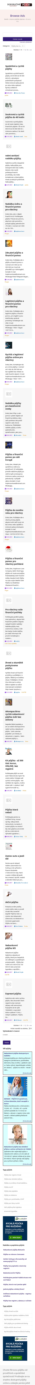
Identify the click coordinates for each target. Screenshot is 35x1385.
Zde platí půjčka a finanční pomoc (14, 254)
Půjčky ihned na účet (11, 1311)
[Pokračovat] (27, 1073)
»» (31, 50)
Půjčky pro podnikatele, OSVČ (14, 1199)
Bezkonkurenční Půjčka (11, 1273)
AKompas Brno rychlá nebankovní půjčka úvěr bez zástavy (14, 715)
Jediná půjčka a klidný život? (13, 1289)
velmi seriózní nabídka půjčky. (13, 157)
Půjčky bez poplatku (11, 1191)
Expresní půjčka (13, 993)
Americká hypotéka (10, 1211)
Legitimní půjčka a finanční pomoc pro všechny (14, 304)
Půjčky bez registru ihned (12, 1175)
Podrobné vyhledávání (26, 42)
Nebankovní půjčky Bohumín (14, 1250)
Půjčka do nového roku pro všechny (14, 511)
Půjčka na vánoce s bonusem (13, 1254)
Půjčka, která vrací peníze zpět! (14, 1284)
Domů (6, 19)
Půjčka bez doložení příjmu (13, 1179)
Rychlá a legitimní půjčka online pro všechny (14, 357)
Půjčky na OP (8, 1187)
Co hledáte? (5, 1034)
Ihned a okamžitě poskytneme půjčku (14, 665)
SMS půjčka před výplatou (13, 1207)
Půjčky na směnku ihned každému (15, 1183)
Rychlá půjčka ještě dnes (12, 1319)
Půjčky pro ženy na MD (12, 1203)
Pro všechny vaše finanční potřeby (14, 611)
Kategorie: (6, 46)
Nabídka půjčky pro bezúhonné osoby (13, 406)
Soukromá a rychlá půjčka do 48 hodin (14, 116)
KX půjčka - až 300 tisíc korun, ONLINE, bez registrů (14, 764)
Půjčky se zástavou (10, 1195)
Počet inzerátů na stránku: (19, 1028)
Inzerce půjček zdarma (17, 19)
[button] (31, 5)
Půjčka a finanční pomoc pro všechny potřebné (14, 561)
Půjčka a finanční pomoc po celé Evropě (14, 457)
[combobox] (17, 46)
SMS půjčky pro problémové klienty (16, 1323)
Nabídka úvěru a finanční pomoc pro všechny (13, 207)
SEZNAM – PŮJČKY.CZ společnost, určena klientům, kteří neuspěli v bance (16, 1101)
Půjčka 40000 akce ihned (12, 1327)
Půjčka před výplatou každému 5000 (16, 1315)
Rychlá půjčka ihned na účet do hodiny (17, 1331)
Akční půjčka (11, 902)
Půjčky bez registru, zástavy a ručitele (17, 1301)
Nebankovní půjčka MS (11, 947)
